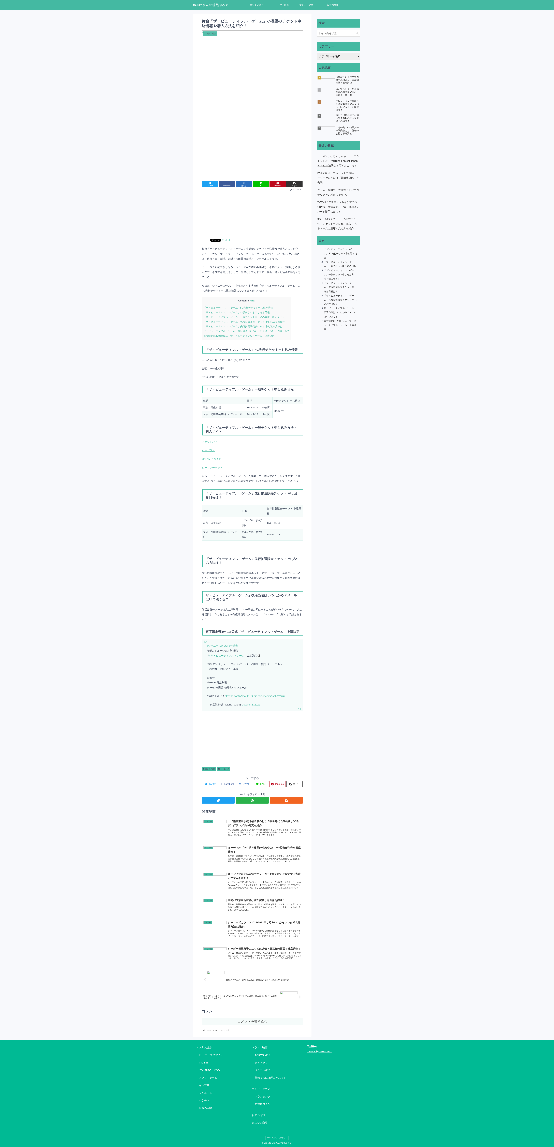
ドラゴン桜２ (262, 1070)
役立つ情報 (258, 1115)
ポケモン (204, 1100)
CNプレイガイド (211, 459)
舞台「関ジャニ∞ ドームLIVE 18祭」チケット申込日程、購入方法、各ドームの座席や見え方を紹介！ (338, 224)
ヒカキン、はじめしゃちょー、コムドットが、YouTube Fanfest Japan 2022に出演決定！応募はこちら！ (338, 161)
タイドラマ (261, 1062)
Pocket (226, 240)
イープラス (208, 450)
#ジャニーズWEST (218, 645)
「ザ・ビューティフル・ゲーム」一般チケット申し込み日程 (236, 312)
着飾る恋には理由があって (270, 1077)
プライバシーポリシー (277, 1138)
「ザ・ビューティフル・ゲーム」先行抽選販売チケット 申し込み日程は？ (244, 322)
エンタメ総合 (210, 769)
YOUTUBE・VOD (209, 1070)
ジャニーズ (224, 769)
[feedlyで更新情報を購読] (252, 800)
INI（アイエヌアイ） (211, 1055)
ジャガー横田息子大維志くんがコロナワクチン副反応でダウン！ (338, 192)
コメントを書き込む (252, 1021)
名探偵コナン (262, 1104)
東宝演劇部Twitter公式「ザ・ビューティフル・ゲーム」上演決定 (238, 335)
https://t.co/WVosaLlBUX (239, 696)
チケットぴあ (209, 441)
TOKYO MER (262, 1055)
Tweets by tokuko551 (319, 1051)
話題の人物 (205, 1108)
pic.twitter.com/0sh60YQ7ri (269, 696)
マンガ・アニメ (261, 1089)
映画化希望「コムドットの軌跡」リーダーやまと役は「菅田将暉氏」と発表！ (338, 178)
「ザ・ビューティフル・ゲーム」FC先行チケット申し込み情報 (238, 307)
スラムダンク (262, 1096)
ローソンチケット (212, 467)
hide (252, 300)
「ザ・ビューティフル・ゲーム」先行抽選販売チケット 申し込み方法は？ (244, 326)
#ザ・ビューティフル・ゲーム (226, 655)
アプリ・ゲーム (208, 1077)
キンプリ (204, 1085)
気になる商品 (259, 1122)
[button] (357, 33)
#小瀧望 (233, 645)
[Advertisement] (252, 213)
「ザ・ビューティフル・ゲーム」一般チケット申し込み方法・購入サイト (243, 317)
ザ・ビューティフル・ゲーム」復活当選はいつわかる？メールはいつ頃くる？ (246, 331)
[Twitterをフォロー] (218, 800)
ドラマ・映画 (259, 1047)
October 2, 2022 (251, 704)
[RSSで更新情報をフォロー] (286, 800)
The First (204, 1062)
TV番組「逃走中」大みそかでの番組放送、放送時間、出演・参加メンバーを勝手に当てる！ (338, 207)
